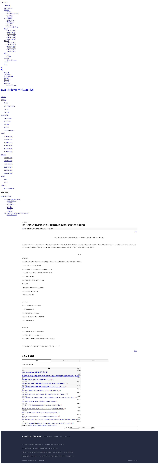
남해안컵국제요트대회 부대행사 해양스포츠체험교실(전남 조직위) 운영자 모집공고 (46, 423)
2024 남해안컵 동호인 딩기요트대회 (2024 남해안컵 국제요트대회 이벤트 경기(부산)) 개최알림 (49, 419)
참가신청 (6, 73)
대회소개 (10, 15)
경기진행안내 (8, 18)
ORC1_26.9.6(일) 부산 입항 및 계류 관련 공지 (35, 372)
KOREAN (4, 2)
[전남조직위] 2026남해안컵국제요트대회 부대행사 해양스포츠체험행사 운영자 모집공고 (48, 376)
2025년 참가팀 (11, 30)
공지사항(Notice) (12, 60)
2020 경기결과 (11, 51)
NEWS (93, 360)
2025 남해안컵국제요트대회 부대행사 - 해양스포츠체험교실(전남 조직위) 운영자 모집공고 (48, 397)
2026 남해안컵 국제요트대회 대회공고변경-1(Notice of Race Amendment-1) (43, 386)
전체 (36, 360)
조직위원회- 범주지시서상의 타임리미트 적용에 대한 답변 (39, 401)
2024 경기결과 (11, 44)
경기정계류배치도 (12, 27)
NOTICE (65, 360)
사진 (8, 55)
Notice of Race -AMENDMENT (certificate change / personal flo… (40, 416)
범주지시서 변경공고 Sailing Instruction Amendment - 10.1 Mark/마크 (41, 405)
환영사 (9, 11)
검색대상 (66, 427)
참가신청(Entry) (8, 8)
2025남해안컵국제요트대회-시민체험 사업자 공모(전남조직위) (40, 390)
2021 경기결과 (11, 49)
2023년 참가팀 (11, 34)
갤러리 (6, 53)
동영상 (9, 56)
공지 (23, 370)
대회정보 (6, 10)
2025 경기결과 (11, 42)
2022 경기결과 (11, 48)
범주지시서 (10, 22)
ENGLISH (7, 5)
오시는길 (10, 17)
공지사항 (16, 213)
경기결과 (6, 41)
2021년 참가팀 (11, 37)
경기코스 (10, 25)
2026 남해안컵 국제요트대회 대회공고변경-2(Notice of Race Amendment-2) (43, 383)
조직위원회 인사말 (12, 13)
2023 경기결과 (11, 46)
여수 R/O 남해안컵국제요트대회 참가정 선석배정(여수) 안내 (39, 412)
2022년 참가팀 (11, 35)
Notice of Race (11, 20)
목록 (135, 232)
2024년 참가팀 (11, 32)
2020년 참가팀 (11, 39)
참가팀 (6, 28)
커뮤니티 (6, 58)
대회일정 (10, 23)
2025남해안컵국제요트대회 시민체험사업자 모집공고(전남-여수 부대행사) (43, 394)
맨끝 (55, 425)
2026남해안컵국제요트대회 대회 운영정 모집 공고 (36, 379)
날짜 (78, 368)
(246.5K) (40, 228)
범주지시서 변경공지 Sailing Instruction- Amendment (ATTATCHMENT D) (43, 409)
